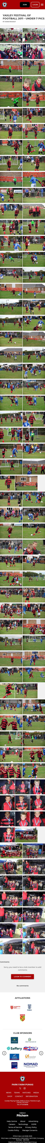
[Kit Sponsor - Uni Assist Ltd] (30, 1057)
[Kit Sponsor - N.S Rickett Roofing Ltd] (14, 1057)
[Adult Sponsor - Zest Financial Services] (30, 1040)
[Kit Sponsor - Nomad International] (30, 1065)
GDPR (33, 1124)
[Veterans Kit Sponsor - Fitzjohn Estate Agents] (14, 1040)
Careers (12, 1124)
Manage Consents (29, 1130)
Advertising (33, 1121)
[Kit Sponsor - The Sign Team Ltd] (30, 1049)
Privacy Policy (31, 1127)
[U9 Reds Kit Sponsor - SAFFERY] (14, 1049)
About (22, 1121)
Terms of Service (15, 1127)
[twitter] (20, 1088)
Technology (23, 1124)
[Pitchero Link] (22, 1116)
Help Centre (12, 1121)
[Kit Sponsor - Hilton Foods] (14, 1065)
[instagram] (24, 1088)
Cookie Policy (13, 1130)
